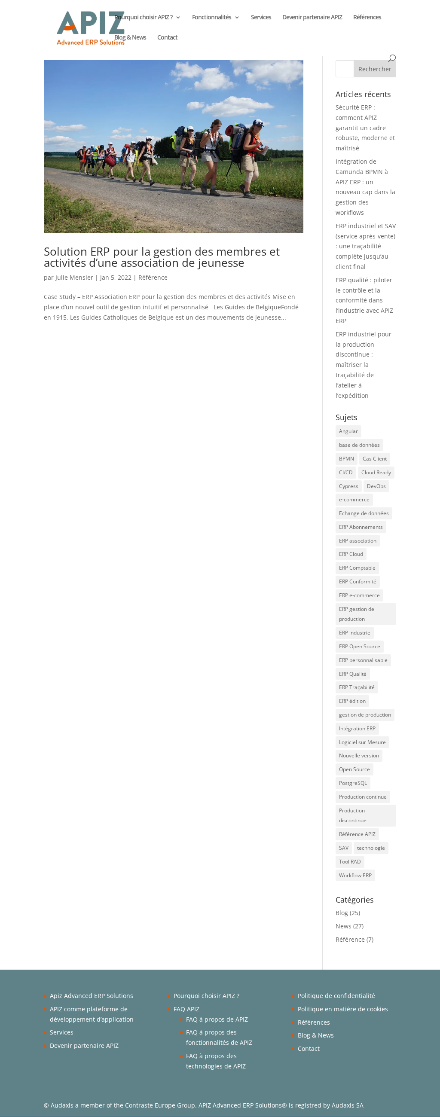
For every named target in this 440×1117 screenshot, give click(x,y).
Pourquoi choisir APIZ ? (143, 17)
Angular (348, 431)
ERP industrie (354, 632)
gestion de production (365, 714)
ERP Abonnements (361, 527)
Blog (342, 913)
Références (367, 17)
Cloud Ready (376, 472)
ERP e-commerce (359, 595)
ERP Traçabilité (357, 687)
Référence (153, 277)
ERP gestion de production (356, 614)
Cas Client (375, 458)
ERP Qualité (353, 674)
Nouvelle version (359, 755)
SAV (343, 847)
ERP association (357, 540)
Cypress (348, 486)
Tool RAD (350, 861)
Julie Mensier (74, 277)
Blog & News (130, 37)
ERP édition (352, 701)
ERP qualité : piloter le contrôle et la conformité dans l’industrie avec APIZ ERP (364, 300)
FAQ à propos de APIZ (217, 1019)
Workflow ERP (355, 875)
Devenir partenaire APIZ (312, 17)
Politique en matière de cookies (343, 1009)
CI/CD (346, 472)
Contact (167, 37)
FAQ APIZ (186, 1009)
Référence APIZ (357, 834)
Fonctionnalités (211, 17)
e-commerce (354, 499)
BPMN (346, 458)
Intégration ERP (357, 728)
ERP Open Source (359, 646)
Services (261, 17)
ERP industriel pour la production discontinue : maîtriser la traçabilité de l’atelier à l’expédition (363, 365)
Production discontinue (353, 815)
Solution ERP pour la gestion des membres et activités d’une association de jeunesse (162, 257)
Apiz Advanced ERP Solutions (91, 996)
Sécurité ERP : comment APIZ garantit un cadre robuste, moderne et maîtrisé (365, 127)
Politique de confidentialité (336, 996)
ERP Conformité (357, 581)
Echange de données (364, 513)
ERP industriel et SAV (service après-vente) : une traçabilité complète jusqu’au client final (366, 246)
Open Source (354, 769)
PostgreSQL (353, 783)
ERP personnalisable (363, 660)
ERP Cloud (351, 554)
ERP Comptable (357, 567)
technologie (371, 847)
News (343, 926)
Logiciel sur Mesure (362, 742)
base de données (359, 445)
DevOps (376, 486)
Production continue (363, 796)
